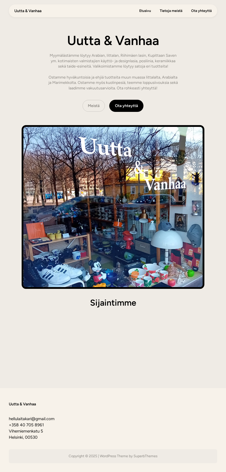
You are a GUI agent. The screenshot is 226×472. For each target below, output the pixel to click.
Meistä (94, 105)
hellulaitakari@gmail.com (32, 418)
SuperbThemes (145, 456)
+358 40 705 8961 (26, 424)
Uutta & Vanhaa (27, 10)
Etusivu (145, 11)
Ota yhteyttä (126, 105)
